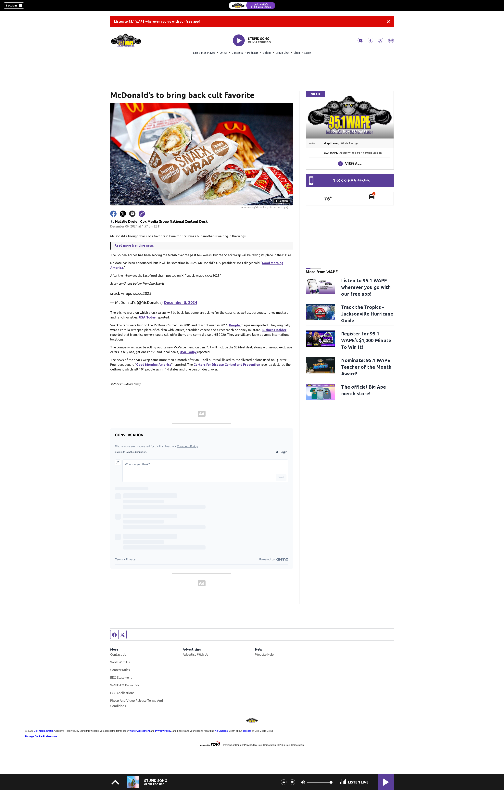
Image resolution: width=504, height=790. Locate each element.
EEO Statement (121, 677)
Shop (297, 52)
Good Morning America (153, 364)
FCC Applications (122, 693)
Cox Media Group (43, 731)
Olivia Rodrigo (259, 42)
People (235, 325)
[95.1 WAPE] (252, 5)
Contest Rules (120, 670)
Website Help (264, 654)
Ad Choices (221, 731)
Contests (237, 52)
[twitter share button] (123, 214)
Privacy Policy (163, 731)
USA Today (147, 317)
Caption (282, 200)
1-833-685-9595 (351, 180)
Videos (267, 52)
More (307, 52)
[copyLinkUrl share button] (142, 214)
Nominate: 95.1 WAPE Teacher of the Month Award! (366, 367)
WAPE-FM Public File (124, 685)
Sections (11, 5)
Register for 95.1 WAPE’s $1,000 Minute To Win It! (366, 340)
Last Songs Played (204, 52)
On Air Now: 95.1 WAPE (349, 131)
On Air (223, 52)
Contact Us (118, 654)
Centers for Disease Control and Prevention (227, 364)
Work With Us (120, 662)
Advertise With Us (195, 654)
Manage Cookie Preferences (41, 736)
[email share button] (132, 214)
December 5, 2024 (180, 302)
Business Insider (274, 330)
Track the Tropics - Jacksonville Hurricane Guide (367, 313)
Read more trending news (134, 245)
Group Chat (282, 52)
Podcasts (252, 52)
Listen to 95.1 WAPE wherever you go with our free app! (157, 21)
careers (247, 731)
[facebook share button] (113, 214)
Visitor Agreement (139, 731)
